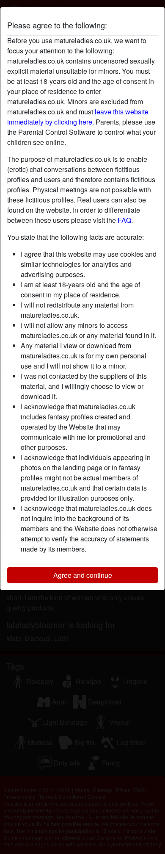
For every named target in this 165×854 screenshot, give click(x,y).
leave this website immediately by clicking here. (77, 117)
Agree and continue (82, 575)
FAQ (124, 220)
